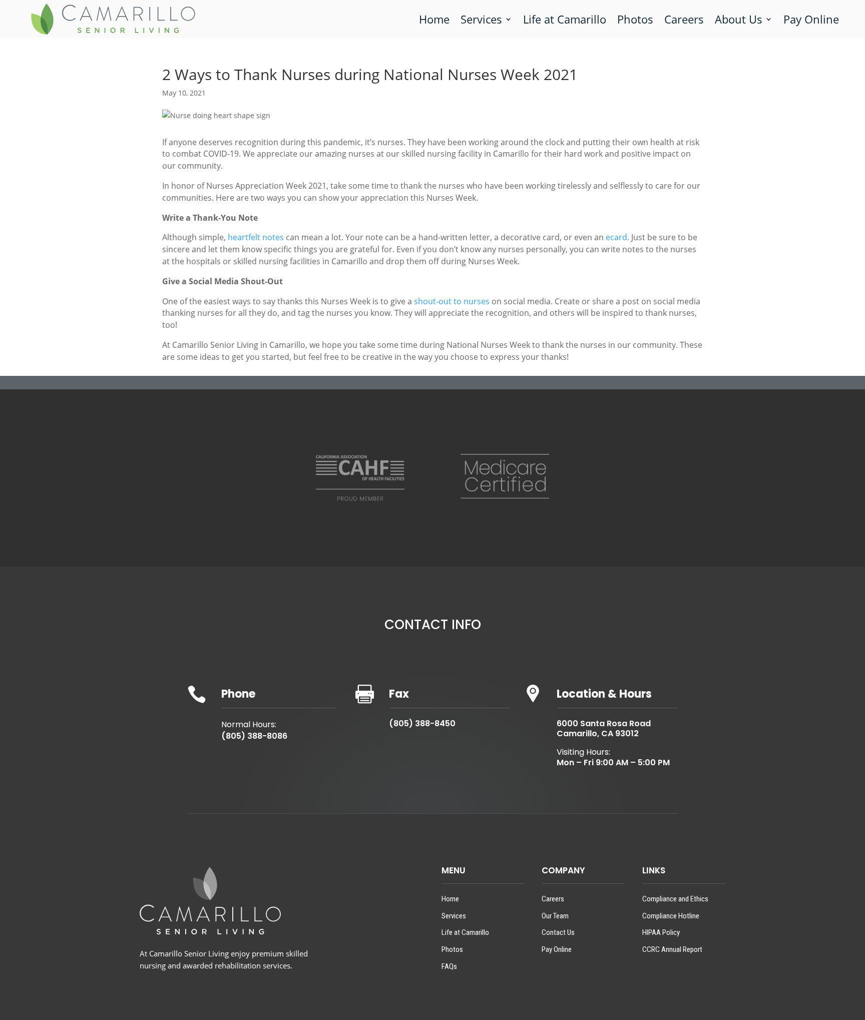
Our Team (555, 915)
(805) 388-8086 (254, 736)
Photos (635, 19)
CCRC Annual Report (672, 949)
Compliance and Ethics (675, 898)
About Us (738, 19)
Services (481, 19)
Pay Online (811, 19)
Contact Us (558, 932)
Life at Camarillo (564, 19)
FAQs (449, 966)
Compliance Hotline (670, 915)
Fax (399, 694)
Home (434, 19)
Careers (684, 19)
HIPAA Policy (661, 932)
